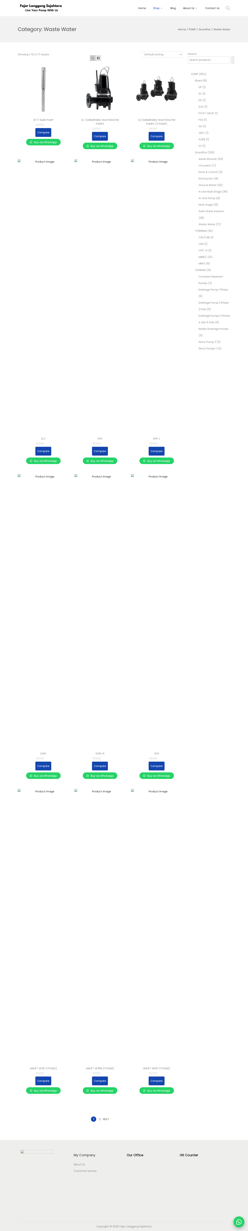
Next (106, 1119)
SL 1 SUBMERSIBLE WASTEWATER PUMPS (100, 122)
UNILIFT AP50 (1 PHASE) (156, 1068)
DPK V (156, 438)
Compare (43, 132)
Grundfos (204, 29)
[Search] (232, 60)
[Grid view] (92, 58)
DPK (100, 438)
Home (182, 29)
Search (192, 54)
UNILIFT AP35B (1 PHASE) (100, 1068)
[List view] (98, 58)
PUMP (192, 29)
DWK (43, 753)
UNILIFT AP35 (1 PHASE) (43, 1068)
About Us (79, 1164)
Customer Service (85, 1171)
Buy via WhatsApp (45, 142)
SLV (43, 438)
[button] (238, 1221)
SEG (156, 753)
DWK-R (100, 753)
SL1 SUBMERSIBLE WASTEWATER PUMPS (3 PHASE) (156, 122)
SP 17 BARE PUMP (43, 120)
